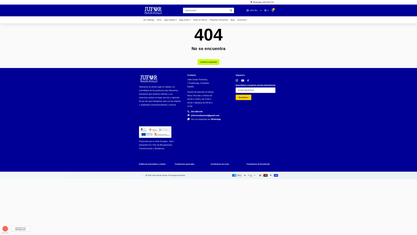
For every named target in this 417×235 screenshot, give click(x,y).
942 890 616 (197, 111)
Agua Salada (169, 20)
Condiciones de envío (220, 164)
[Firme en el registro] (266, 10)
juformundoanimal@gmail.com (205, 115)
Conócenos (242, 20)
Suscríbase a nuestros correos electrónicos (255, 85)
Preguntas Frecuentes (219, 20)
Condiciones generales (184, 164)
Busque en (231, 10)
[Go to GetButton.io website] (5, 232)
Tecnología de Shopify (176, 175)
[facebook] (248, 80)
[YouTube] (242, 80)
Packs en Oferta (200, 20)
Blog (233, 20)
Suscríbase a (243, 97)
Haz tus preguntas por (206, 119)
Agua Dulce (184, 20)
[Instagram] (237, 80)
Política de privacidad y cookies (152, 164)
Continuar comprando (208, 62)
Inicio (159, 20)
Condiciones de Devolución (258, 164)
